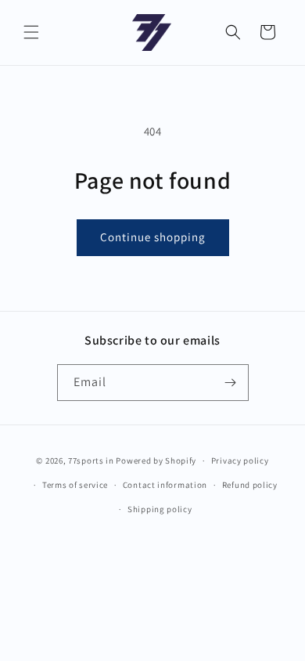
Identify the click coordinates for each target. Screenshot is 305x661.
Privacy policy (240, 460)
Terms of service (75, 484)
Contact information (165, 484)
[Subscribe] (231, 382)
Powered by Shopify (156, 460)
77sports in (91, 460)
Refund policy (250, 484)
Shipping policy (159, 509)
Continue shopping (153, 236)
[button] (31, 32)
